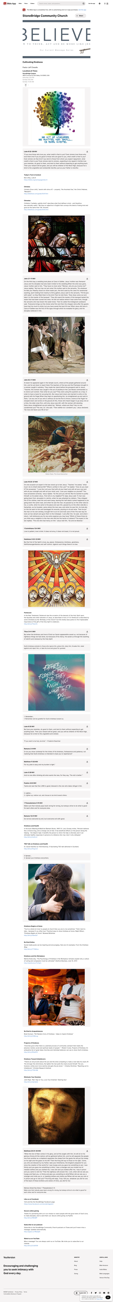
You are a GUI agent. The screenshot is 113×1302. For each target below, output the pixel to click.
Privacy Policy (18, 1292)
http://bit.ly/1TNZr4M (31, 1070)
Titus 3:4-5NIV (29, 631)
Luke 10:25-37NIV (31, 482)
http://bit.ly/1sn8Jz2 (30, 837)
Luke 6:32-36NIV (30, 151)
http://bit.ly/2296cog (31, 1036)
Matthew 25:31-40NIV (32, 1151)
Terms (25, 1292)
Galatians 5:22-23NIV (32, 539)
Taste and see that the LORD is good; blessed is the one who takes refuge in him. (53, 786)
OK (108, 1297)
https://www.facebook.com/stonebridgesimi (38, 1204)
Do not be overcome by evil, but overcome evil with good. (44, 819)
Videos (32, 3)
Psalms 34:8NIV (30, 783)
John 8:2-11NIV (30, 380)
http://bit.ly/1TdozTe (30, 624)
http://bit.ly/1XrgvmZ (31, 849)
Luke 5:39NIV (29, 772)
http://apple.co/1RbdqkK (32, 1232)
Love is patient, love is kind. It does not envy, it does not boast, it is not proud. (52, 531)
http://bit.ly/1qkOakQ (31, 1082)
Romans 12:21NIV (30, 816)
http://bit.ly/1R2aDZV (31, 1052)
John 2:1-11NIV (29, 279)
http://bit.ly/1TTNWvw (31, 949)
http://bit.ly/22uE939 (31, 1245)
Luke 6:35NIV (29, 726)
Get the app (91, 3)
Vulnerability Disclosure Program (12, 1294)
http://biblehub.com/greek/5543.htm (36, 209)
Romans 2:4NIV (30, 749)
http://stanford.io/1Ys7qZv (32, 963)
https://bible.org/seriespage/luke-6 (35, 180)
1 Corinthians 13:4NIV (32, 528)
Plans (26, 3)
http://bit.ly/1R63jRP (30, 1218)
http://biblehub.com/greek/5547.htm (36, 194)
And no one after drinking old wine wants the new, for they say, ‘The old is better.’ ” (53, 775)
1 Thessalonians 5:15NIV (33, 803)
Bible (20, 3)
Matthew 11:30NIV (31, 762)
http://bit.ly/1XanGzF (31, 935)
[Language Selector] (99, 3)
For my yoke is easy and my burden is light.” (39, 764)
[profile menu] (106, 3)
